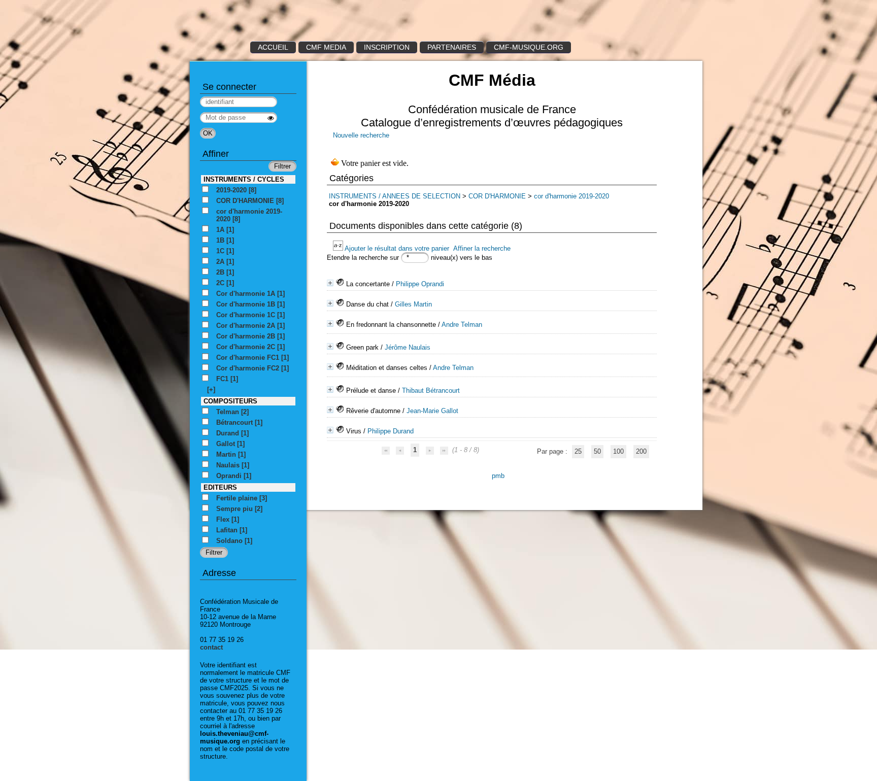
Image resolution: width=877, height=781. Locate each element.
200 (641, 451)
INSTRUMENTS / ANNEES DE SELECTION (394, 196)
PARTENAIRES (451, 47)
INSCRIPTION (387, 47)
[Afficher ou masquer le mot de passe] (270, 118)
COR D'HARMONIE (498, 196)
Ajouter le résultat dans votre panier (397, 248)
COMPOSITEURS (230, 401)
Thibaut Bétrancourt (431, 390)
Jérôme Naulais (407, 347)
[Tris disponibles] (339, 248)
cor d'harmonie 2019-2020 (571, 196)
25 (578, 451)
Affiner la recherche (482, 248)
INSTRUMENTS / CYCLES (244, 179)
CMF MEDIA (326, 47)
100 (618, 451)
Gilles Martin (413, 304)
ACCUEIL (273, 47)
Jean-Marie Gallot (432, 411)
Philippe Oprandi (420, 284)
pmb (498, 476)
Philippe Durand (390, 431)
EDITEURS (220, 487)
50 (597, 451)
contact (211, 647)
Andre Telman (462, 324)
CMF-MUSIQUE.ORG (528, 47)
